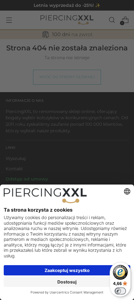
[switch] (120, 291)
